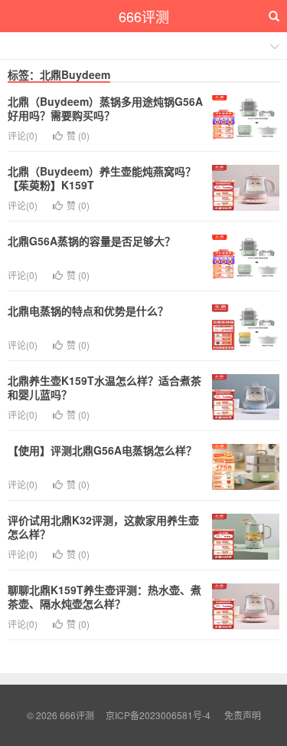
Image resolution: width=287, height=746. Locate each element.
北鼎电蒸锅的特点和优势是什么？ (88, 310)
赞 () (78, 135)
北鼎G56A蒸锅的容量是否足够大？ (91, 240)
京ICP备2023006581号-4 (158, 714)
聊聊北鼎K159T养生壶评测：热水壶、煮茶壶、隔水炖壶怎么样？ (104, 596)
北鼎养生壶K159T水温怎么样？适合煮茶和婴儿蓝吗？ (104, 387)
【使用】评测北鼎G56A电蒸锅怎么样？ (102, 450)
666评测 (144, 16)
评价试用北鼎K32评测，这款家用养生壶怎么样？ (103, 526)
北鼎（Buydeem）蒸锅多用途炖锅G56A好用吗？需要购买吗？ (105, 108)
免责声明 (242, 714)
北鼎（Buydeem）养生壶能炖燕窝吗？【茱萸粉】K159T (102, 177)
